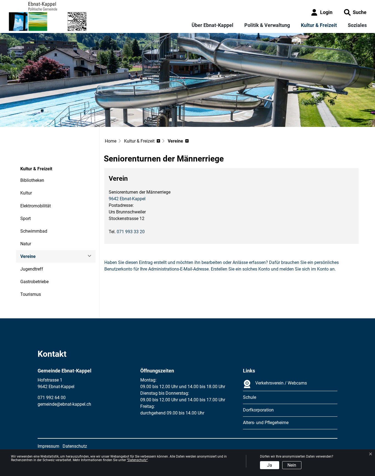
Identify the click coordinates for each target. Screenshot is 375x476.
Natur (25, 243)
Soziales (357, 25)
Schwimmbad (33, 231)
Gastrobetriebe (34, 281)
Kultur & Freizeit (319, 25)
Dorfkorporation (258, 410)
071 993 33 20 (131, 231)
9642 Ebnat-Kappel (127, 198)
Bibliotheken (32, 180)
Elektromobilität (35, 205)
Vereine (35, 258)
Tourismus (30, 294)
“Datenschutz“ (137, 460)
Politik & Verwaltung (267, 25)
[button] (355, 12)
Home (110, 141)
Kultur (26, 193)
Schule (249, 397)
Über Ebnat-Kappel (212, 25)
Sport (25, 218)
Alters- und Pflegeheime (266, 422)
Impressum (48, 446)
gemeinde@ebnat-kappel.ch (64, 404)
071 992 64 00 (52, 397)
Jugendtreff (31, 269)
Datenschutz (75, 446)
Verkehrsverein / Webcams (281, 383)
